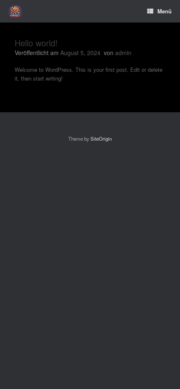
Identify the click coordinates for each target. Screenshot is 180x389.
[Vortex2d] (15, 11)
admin (123, 52)
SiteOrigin (101, 138)
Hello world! (36, 43)
